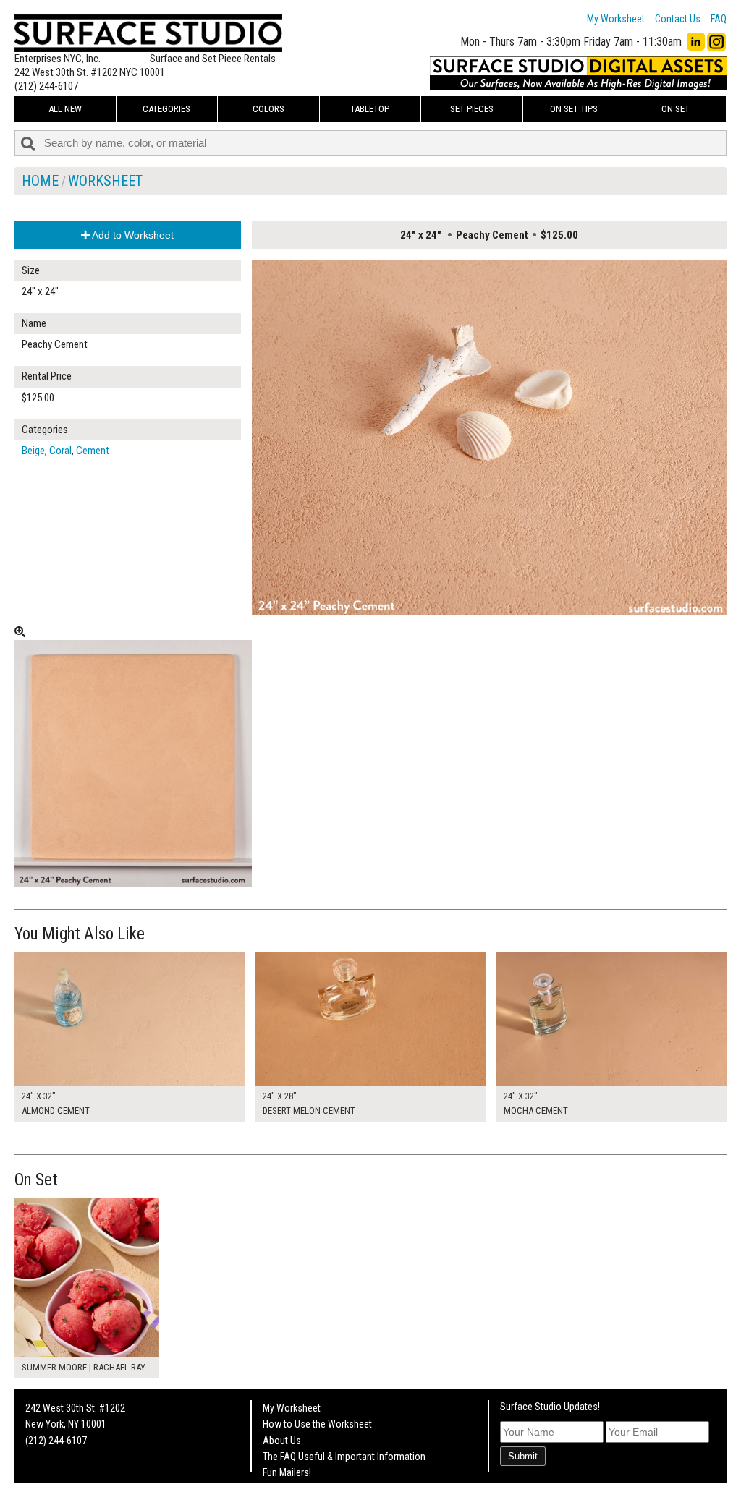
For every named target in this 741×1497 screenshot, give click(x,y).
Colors (268, 108)
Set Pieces (472, 108)
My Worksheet (616, 19)
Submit (523, 1456)
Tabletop (369, 108)
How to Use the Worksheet (317, 1424)
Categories (166, 108)
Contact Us (677, 19)
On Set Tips (574, 108)
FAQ (719, 19)
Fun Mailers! (287, 1472)
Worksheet (105, 180)
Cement (92, 450)
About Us (282, 1440)
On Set (675, 108)
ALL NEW (65, 108)
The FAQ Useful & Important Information (344, 1456)
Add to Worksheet (132, 235)
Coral (60, 450)
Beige (33, 450)
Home (40, 180)
